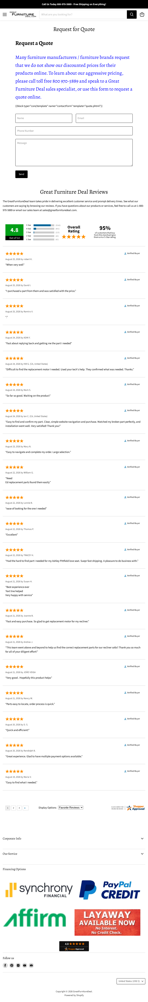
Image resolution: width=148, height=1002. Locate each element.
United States (129, 981)
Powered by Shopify (74, 995)
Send (21, 174)
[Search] (132, 14)
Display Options (47, 808)
